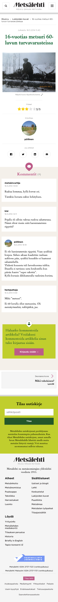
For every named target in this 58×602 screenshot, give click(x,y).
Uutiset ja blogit (40, 483)
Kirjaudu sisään (28, 352)
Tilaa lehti (28, 578)
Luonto (8, 504)
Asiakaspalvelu (11, 584)
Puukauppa (11, 492)
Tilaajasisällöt (39, 512)
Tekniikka (10, 496)
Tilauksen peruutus (15, 532)
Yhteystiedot (39, 584)
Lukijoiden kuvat (20, 19)
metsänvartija (12, 183)
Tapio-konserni (13, 545)
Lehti (34, 487)
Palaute (50, 584)
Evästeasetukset (27, 589)
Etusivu (5, 19)
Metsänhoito (11, 483)
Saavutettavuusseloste (29, 595)
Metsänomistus (13, 487)
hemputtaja (11, 290)
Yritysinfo (10, 522)
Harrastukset (12, 500)
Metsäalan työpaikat (42, 508)
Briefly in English (14, 541)
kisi (6, 211)
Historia (9, 536)
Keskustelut (38, 492)
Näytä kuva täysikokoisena (27, 95)
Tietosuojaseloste (45, 589)
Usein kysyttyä (12, 589)
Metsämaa (37, 504)
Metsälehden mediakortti (11, 527)
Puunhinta (37, 500)
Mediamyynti (25, 584)
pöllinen (18, 242)
